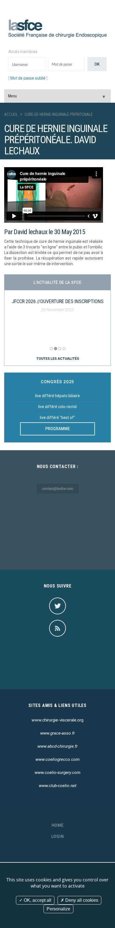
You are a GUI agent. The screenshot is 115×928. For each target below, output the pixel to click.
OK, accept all (37, 900)
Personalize (58, 909)
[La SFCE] (57, 28)
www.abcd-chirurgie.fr (57, 746)
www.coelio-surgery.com (57, 772)
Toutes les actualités (57, 358)
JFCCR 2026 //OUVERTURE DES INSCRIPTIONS (58, 301)
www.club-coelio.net (57, 785)
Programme (57, 428)
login (57, 836)
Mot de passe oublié (27, 78)
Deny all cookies (81, 900)
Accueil (11, 114)
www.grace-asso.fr (57, 733)
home (58, 825)
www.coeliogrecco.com (57, 759)
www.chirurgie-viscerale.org (57, 720)
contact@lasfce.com (57, 488)
